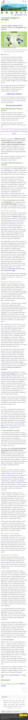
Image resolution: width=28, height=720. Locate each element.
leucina (7, 424)
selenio (17, 562)
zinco (5, 564)
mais (2, 326)
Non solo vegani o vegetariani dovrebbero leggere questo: (14, 131)
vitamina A (8, 473)
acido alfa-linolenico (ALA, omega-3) (15, 222)
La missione (16, 711)
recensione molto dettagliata (8, 374)
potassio (11, 537)
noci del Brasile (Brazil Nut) (18, 583)
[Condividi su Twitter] (24, 15)
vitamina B (20, 477)
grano (23, 324)
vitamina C (3, 482)
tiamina (14, 473)
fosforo (18, 535)
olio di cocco (5, 71)
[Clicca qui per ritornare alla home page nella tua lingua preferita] (3, 4)
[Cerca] (23, 1)
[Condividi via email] (26, 15)
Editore (3, 711)
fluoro (15, 564)
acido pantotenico (5, 477)
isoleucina (11, 425)
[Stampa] (21, 15)
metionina (16, 424)
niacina (16, 475)
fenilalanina (23, 422)
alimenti (15, 216)
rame (11, 562)
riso (21, 324)
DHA (5, 231)
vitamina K (19, 484)
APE (2, 231)
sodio (24, 537)
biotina (9, 479)
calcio (17, 537)
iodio (10, 564)
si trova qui (18, 672)
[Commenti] (12, 15)
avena (12, 326)
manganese (3, 562)
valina (19, 425)
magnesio (3, 537)
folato (23, 479)
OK (23, 715)
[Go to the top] (26, 111)
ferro (23, 562)
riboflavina (3, 475)
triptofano (12, 427)
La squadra (9, 711)
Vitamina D (18, 482)
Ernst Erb (7, 675)
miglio (5, 326)
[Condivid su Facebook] (22, 15)
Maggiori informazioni (5, 718)
